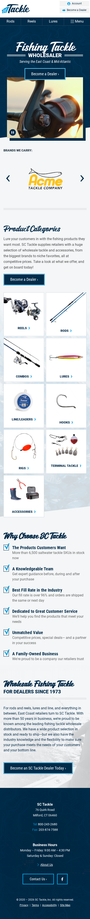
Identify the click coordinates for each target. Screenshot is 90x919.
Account (77, 3)
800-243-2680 (47, 824)
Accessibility (49, 905)
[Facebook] (62, 879)
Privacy (24, 905)
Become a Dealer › (45, 74)
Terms (35, 905)
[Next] (82, 178)
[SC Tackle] (45, 9)
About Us (46, 864)
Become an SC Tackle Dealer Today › (38, 768)
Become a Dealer (77, 10)
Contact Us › (38, 879)
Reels (32, 21)
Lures (53, 21)
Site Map (65, 905)
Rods (10, 21)
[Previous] (7, 178)
